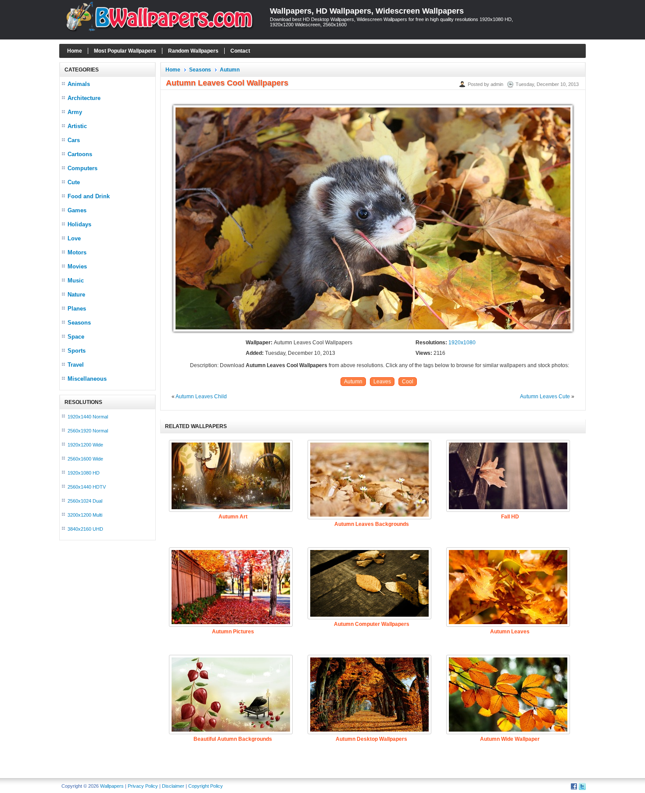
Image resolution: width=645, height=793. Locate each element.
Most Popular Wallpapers (125, 51)
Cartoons (80, 154)
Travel (76, 364)
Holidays (79, 224)
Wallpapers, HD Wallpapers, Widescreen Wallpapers (367, 11)
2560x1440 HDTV (87, 486)
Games (77, 210)
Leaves (382, 382)
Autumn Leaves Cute (545, 396)
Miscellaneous (87, 378)
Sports (77, 350)
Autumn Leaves (510, 632)
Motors (77, 252)
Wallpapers (112, 786)
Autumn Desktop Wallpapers (371, 739)
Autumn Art (233, 517)
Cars (74, 140)
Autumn (230, 70)
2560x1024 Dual (85, 501)
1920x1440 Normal (88, 416)
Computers (82, 168)
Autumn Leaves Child (201, 396)
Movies (77, 266)
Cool (407, 382)
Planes (77, 308)
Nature (76, 294)
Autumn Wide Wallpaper (510, 739)
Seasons (79, 322)
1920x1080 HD (84, 472)
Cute (74, 182)
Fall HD (510, 517)
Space (76, 336)
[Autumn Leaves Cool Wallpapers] (373, 332)
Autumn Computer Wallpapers (371, 624)
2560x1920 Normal (88, 430)
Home (74, 51)
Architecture (84, 98)
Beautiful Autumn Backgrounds (233, 739)
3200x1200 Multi (85, 515)
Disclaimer (173, 786)
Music (76, 280)
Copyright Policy (205, 786)
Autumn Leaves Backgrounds (371, 524)
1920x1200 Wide (85, 444)
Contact (240, 51)
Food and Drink (89, 196)
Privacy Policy (143, 786)
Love (74, 238)
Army (75, 112)
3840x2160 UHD (85, 529)
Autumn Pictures (233, 632)
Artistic (77, 126)
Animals (79, 84)
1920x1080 (462, 342)
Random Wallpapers (193, 51)
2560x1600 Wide (85, 458)
